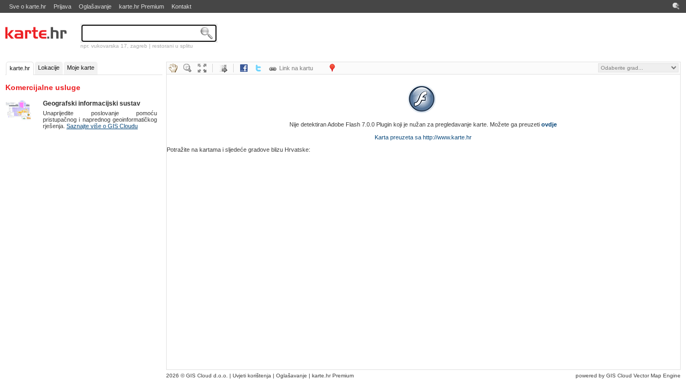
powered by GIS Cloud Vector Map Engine (628, 375)
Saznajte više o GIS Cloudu (102, 126)
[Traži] (206, 33)
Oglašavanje (95, 6)
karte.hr (20, 68)
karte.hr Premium (141, 6)
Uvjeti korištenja (252, 375)
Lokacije (48, 67)
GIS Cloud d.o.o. (207, 375)
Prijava (62, 6)
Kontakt (181, 6)
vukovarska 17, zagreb (119, 46)
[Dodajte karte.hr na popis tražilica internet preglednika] (676, 6)
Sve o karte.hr (27, 6)
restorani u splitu (172, 46)
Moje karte (80, 67)
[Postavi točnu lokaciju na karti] (332, 68)
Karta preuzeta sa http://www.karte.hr (423, 137)
